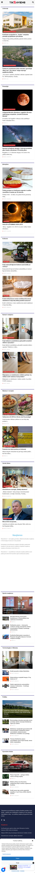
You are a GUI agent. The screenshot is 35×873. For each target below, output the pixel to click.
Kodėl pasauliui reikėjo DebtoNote (19, 671)
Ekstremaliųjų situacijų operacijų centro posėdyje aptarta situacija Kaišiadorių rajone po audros (21, 722)
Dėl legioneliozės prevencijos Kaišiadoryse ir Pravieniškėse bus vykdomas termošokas (19, 618)
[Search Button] (33, 2)
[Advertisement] (17, 570)
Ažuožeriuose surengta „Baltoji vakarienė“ (15, 489)
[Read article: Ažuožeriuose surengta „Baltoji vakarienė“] (17, 477)
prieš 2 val (5, 43)
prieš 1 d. (6, 716)
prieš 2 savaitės (7, 156)
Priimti (17, 858)
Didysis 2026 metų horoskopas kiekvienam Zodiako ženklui (16, 832)
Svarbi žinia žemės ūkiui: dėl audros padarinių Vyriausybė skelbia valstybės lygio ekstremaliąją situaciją (17, 712)
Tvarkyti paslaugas (6, 854)
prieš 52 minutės (7, 528)
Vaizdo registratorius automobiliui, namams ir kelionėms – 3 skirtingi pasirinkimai (19, 686)
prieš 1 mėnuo (6, 349)
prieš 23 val (6, 423)
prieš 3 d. (5, 122)
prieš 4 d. (5, 455)
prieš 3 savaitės (15, 795)
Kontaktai (22, 870)
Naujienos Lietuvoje (10, 31)
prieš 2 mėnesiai (15, 673)
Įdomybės (6, 187)
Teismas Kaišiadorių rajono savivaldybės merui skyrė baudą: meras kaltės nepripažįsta (21, 740)
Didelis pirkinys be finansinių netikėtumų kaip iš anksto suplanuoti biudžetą (20, 783)
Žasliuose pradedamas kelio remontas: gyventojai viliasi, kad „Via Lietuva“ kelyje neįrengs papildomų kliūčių (17, 70)
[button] (32, 841)
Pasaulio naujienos (9, 109)
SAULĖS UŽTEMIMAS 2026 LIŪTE (12, 224)
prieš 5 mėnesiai (7, 307)
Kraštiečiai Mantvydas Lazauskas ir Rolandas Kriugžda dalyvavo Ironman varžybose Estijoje (20, 637)
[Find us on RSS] (4, 820)
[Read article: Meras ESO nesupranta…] (17, 509)
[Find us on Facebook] (1, 820)
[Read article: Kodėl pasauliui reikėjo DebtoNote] (5, 672)
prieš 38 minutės (7, 496)
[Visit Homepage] (17, 2)
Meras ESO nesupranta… (9, 521)
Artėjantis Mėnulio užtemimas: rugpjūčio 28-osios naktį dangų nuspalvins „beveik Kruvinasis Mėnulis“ (17, 114)
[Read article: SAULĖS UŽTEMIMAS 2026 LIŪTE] (17, 212)
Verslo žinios (8, 486)
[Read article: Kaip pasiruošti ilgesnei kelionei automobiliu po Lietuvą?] (17, 252)
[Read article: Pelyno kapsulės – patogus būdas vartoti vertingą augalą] (5, 776)
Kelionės (6, 261)
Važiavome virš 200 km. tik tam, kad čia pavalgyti (16, 417)
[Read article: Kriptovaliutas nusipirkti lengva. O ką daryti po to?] (5, 679)
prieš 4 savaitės (7, 273)
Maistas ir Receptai (9, 413)
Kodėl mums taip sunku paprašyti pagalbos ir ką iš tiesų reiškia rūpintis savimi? (20, 792)
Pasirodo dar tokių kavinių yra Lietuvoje (14, 449)
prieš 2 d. (13, 621)
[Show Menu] (2, 2)
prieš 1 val (7, 770)
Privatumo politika (15, 870)
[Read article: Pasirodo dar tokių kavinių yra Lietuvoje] (17, 437)
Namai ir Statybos (9, 337)
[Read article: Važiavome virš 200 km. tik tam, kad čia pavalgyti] (17, 404)
